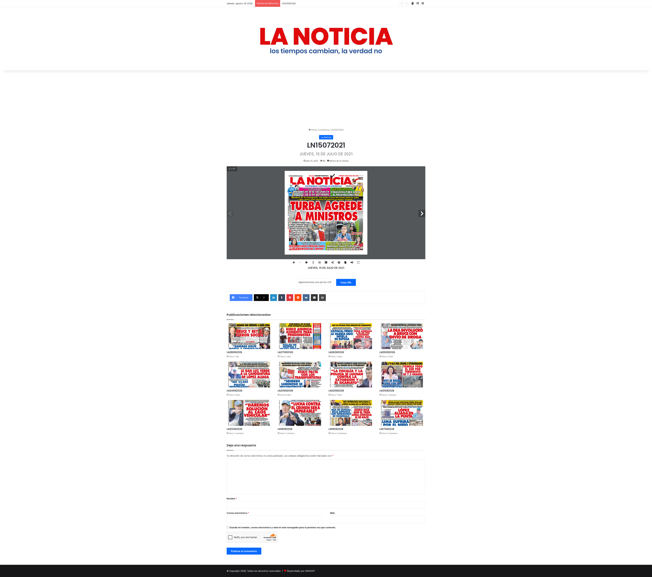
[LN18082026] (351, 413)
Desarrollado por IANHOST (301, 571)
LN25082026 (387, 352)
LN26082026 (336, 352)
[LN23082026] (300, 374)
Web (332, 513)
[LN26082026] (351, 336)
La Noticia (324, 129)
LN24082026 (289, 3)
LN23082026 (285, 390)
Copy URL (346, 282)
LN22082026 (336, 390)
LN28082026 (234, 352)
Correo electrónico (238, 513)
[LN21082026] (402, 374)
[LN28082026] (250, 336)
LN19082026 (285, 429)
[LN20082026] (250, 413)
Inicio (314, 129)
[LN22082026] (351, 374)
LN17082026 (386, 429)
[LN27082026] (300, 336)
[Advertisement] (326, 99)
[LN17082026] (402, 413)
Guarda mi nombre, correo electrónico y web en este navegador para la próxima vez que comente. (283, 527)
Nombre (232, 498)
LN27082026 (285, 352)
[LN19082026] (300, 413)
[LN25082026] (402, 336)
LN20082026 (234, 429)
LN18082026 (336, 429)
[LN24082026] (250, 374)
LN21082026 (386, 390)
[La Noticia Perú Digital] (326, 39)
